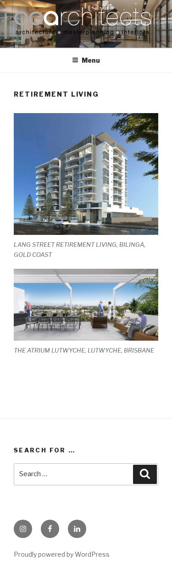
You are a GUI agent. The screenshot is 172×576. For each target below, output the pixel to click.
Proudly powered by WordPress (62, 554)
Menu (91, 60)
